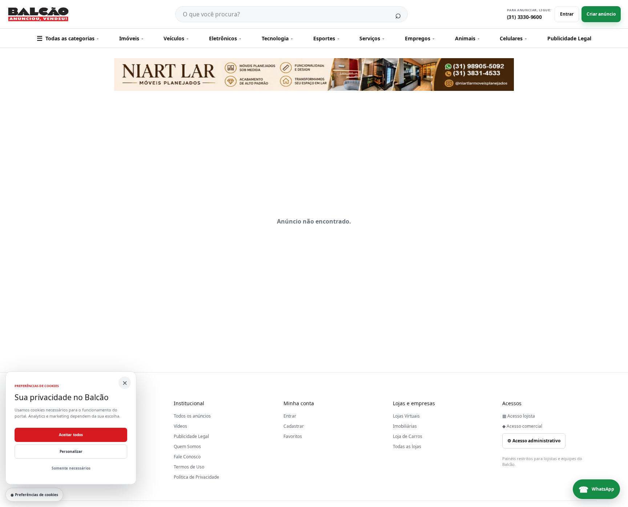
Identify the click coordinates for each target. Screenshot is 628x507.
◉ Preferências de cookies (34, 494)
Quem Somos (187, 446)
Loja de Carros (407, 436)
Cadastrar (293, 426)
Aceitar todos (71, 434)
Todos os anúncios (192, 416)
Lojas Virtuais (406, 416)
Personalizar (71, 451)
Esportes (326, 38)
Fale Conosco (187, 457)
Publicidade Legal (569, 38)
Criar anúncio (601, 14)
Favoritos (292, 436)
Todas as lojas (407, 446)
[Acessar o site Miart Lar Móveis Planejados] (314, 74)
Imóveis (131, 38)
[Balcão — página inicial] (38, 14)
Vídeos (180, 426)
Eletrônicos (225, 38)
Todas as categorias (68, 38)
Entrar (566, 14)
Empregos (420, 38)
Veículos (176, 38)
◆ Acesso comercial (522, 426)
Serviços (372, 38)
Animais (467, 38)
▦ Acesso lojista (518, 416)
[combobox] (282, 14)
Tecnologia (277, 38)
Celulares (513, 38)
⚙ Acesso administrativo (533, 441)
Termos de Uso (189, 467)
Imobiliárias (405, 426)
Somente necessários (71, 468)
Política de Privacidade (196, 477)
